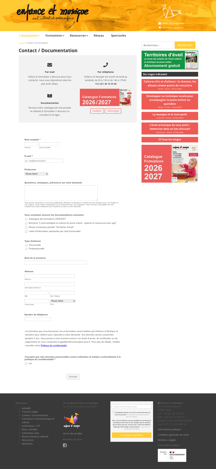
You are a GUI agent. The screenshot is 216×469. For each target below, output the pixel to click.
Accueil (22, 43)
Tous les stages (30, 411)
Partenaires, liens (30, 433)
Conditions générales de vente (173, 434)
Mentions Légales (167, 439)
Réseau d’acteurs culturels (35, 436)
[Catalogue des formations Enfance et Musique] (170, 163)
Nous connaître (30, 429)
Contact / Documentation (35, 415)
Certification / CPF (31, 425)
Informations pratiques (172, 27)
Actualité (26, 408)
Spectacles (27, 443)
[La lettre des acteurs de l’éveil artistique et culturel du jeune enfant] (170, 59)
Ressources (28, 439)
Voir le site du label (72, 433)
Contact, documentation (172, 23)
